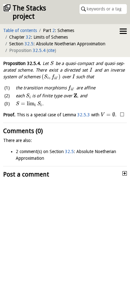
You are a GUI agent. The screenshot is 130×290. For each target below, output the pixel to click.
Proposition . (22, 63)
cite (51, 50)
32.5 (29, 43)
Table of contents (20, 30)
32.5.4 (39, 50)
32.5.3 (83, 114)
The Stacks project (29, 12)
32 (28, 37)
